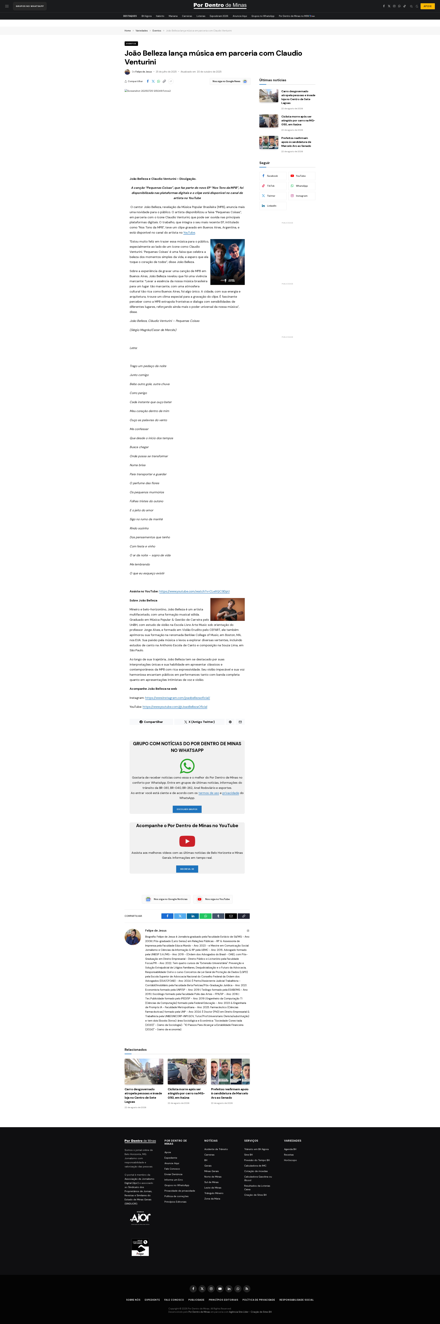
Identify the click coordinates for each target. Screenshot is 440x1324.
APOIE (428, 6)
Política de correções (176, 1196)
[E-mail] (112, 222)
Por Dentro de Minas (199, 1311)
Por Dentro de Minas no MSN (294, 16)
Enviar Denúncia (173, 1174)
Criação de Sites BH (255, 1194)
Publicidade (196, 1299)
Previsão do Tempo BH (257, 1160)
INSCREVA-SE (187, 869)
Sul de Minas (211, 1182)
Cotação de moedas (256, 1171)
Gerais (208, 1165)
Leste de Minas (212, 1187)
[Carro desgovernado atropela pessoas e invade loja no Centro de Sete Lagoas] (144, 1071)
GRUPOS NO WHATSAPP (30, 6)
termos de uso (209, 793)
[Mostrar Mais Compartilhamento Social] (171, 81)
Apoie (167, 1152)
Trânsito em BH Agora (256, 1149)
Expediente (170, 1157)
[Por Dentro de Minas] (220, 6)
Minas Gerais (211, 1171)
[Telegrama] (112, 240)
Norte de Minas (213, 1176)
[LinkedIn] (112, 214)
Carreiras (187, 16)
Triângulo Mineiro (213, 1193)
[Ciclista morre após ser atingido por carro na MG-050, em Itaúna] (187, 1071)
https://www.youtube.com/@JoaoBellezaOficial (175, 707)
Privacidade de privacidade (179, 1190)
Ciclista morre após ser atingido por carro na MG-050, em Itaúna (186, 1093)
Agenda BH (290, 1149)
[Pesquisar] (411, 6)
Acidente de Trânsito (216, 1149)
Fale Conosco (172, 1168)
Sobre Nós (133, 1299)
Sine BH (248, 1154)
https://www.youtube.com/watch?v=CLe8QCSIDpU (194, 591)
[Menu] (7, 6)
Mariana (173, 16)
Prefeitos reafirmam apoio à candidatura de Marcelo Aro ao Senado (230, 1093)
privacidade (230, 793)
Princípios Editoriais (175, 1201)
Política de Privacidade (259, 1299)
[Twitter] (112, 196)
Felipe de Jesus (143, 71)
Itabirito (160, 16)
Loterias (201, 16)
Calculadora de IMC (255, 1165)
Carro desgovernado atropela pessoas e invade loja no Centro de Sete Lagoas (143, 1095)
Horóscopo (290, 1160)
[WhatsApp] (112, 205)
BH (205, 1160)
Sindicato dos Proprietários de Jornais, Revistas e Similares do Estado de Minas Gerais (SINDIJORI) (138, 1195)
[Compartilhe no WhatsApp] (158, 81)
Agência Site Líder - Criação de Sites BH (250, 1311)
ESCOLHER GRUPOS (187, 809)
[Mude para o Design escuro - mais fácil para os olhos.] (417, 6)
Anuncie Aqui (240, 16)
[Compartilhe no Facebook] (147, 81)
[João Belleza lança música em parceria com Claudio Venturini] (187, 130)
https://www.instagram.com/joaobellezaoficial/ (177, 698)
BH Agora (147, 16)
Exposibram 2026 (219, 16)
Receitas (289, 1154)
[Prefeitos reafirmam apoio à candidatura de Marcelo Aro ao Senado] (230, 1071)
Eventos (131, 43)
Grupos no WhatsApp (262, 16)
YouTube (189, 232)
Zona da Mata (212, 1198)
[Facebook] (112, 187)
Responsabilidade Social (296, 1299)
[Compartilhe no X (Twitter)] (153, 81)
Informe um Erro (173, 1179)
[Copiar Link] (164, 81)
